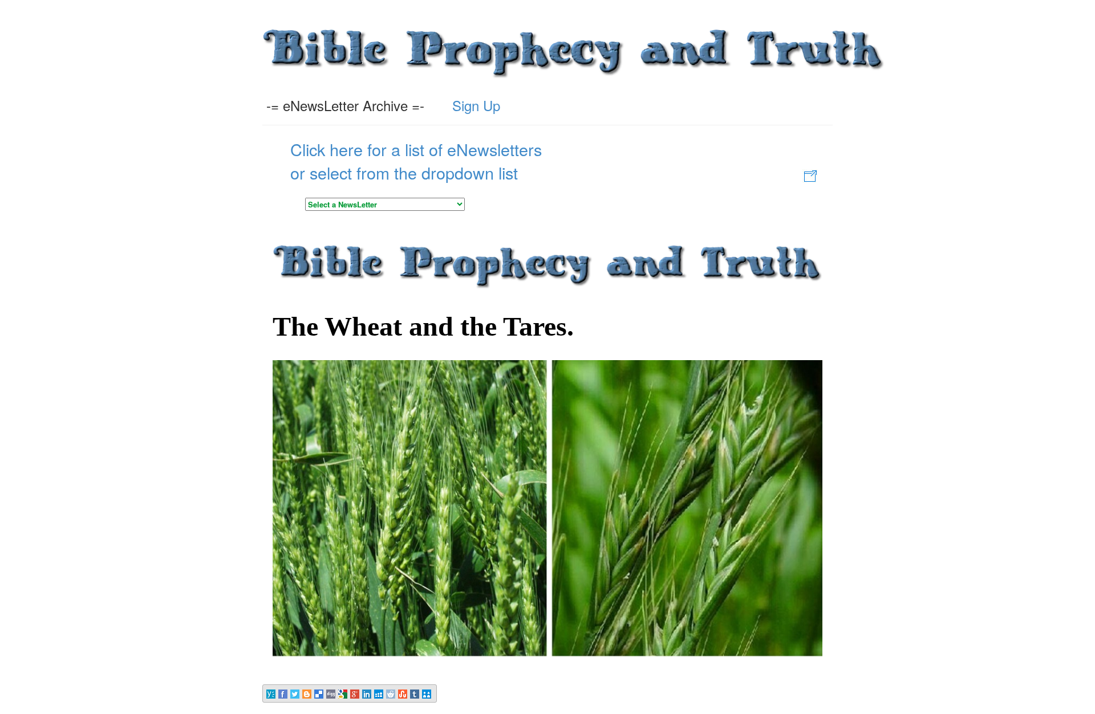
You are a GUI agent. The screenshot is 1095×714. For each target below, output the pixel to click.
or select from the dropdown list (404, 172)
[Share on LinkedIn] (367, 693)
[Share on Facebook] (283, 693)
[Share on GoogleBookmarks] (343, 693)
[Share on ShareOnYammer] (271, 693)
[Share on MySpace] (379, 693)
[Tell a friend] (427, 693)
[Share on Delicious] (319, 693)
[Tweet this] (295, 693)
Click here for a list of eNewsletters (416, 149)
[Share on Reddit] (391, 693)
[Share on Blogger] (307, 693)
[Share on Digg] (331, 693)
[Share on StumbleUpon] (403, 693)
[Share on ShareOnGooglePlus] (355, 693)
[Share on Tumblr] (415, 693)
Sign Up (476, 105)
